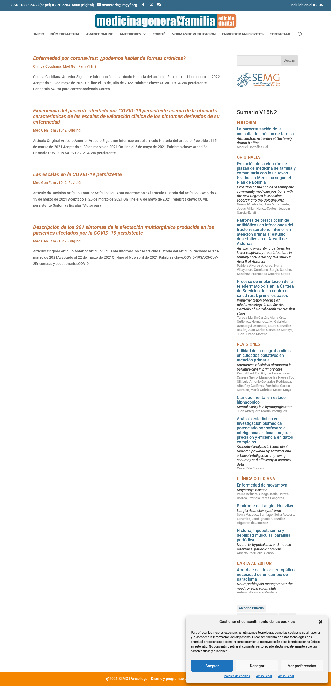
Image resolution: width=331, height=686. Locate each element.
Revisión (75, 183)
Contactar (280, 34)
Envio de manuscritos (243, 34)
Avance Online (99, 34)
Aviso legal (140, 678)
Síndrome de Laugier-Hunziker (265, 505)
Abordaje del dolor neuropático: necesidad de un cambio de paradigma (266, 574)
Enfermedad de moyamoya (262, 485)
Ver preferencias (302, 666)
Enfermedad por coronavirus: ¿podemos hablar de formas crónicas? (109, 58)
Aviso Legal (264, 676)
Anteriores (130, 34)
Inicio (39, 34)
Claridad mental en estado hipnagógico (261, 400)
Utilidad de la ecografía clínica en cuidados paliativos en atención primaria (265, 355)
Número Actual (65, 34)
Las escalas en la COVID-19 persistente (77, 174)
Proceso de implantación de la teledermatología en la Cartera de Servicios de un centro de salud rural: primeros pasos (265, 288)
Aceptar (212, 666)
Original (74, 130)
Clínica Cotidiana (47, 66)
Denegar (257, 666)
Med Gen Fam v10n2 (50, 130)
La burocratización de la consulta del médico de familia (265, 131)
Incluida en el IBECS (306, 5)
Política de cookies (237, 676)
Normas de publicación (194, 34)
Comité (159, 34)
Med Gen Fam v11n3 (79, 66)
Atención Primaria (251, 608)
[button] (320, 622)
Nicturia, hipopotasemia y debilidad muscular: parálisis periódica (263, 535)
